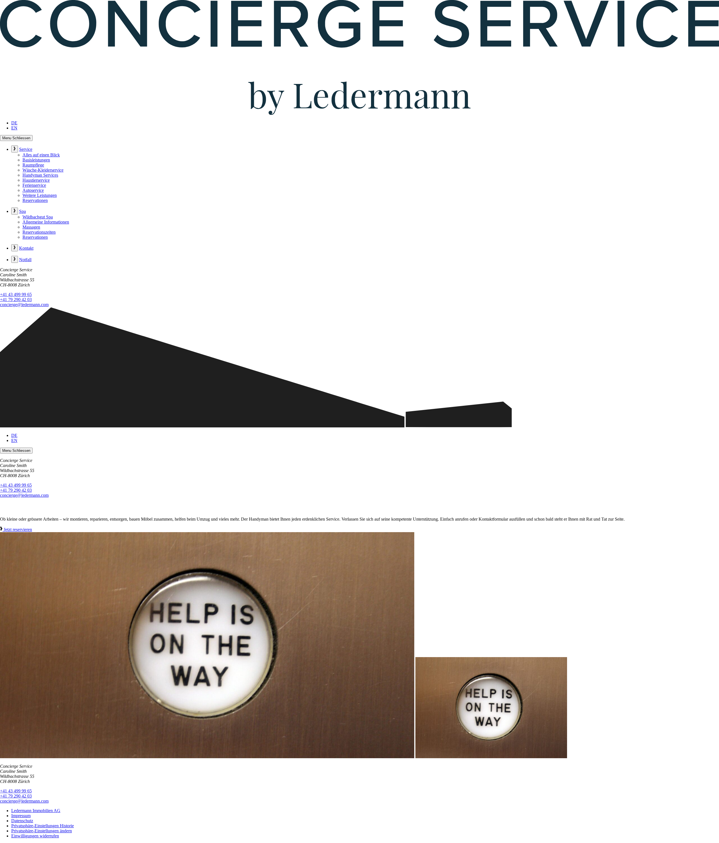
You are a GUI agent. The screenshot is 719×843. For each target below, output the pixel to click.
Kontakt (26, 248)
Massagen (31, 227)
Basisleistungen (36, 160)
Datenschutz (22, 820)
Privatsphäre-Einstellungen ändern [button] (41, 830)
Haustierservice (36, 180)
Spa (22, 211)
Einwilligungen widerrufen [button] (35, 835)
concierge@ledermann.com (24, 304)
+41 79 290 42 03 (16, 299)
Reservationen (35, 200)
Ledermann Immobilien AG (35, 810)
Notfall (25, 259)
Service (25, 149)
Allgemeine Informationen (45, 222)
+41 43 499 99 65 (16, 294)
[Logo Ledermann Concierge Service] (359, 113)
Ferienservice (34, 185)
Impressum (21, 815)
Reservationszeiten (39, 232)
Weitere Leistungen (39, 195)
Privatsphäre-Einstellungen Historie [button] (42, 825)
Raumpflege (33, 165)
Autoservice (33, 190)
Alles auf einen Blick (41, 154)
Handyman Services (40, 175)
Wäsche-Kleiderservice (42, 170)
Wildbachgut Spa (37, 217)
